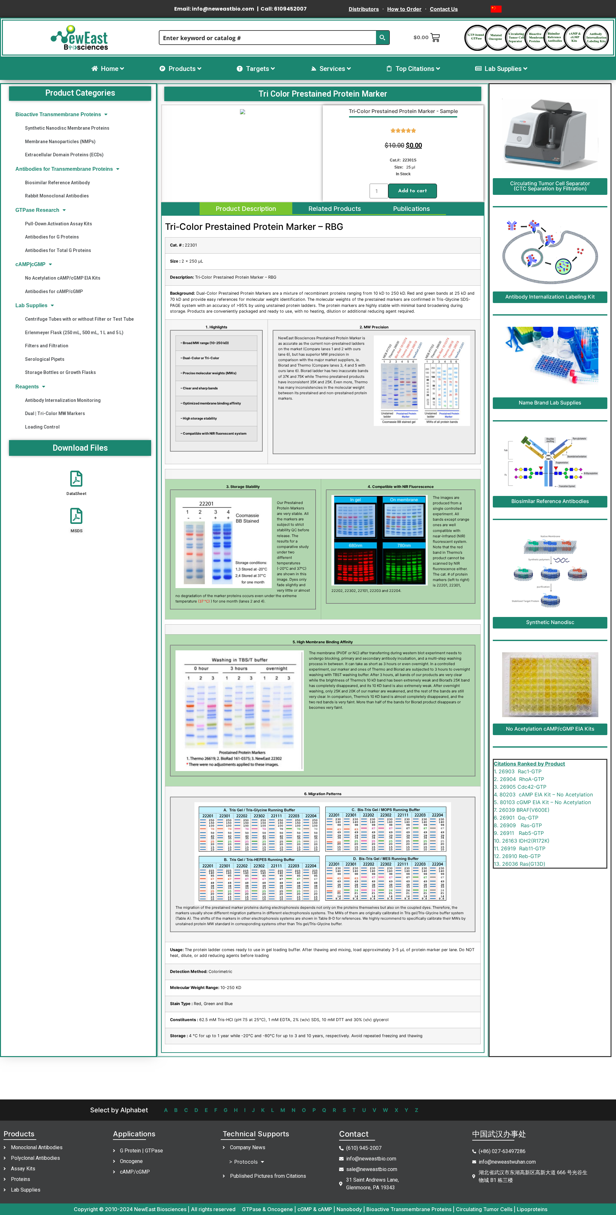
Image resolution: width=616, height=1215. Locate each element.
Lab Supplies (31, 305)
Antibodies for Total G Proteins (58, 250)
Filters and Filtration (46, 345)
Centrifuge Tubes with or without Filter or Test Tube (79, 319)
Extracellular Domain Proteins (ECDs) (64, 154)
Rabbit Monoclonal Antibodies (57, 195)
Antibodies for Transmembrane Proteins (64, 169)
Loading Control (42, 427)
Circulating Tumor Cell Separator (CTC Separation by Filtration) (550, 186)
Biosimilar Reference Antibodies (550, 501)
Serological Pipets (44, 359)
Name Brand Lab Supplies (550, 402)
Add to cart (412, 191)
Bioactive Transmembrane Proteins (58, 114)
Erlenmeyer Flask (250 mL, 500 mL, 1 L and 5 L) (74, 332)
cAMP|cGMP (30, 264)
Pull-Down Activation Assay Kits (58, 223)
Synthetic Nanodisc (550, 622)
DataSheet (76, 493)
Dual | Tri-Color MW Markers (55, 413)
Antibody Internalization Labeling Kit (550, 296)
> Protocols (243, 1162)
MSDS (76, 530)
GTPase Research (37, 210)
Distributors (364, 9)
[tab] (246, 208)
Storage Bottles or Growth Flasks (60, 372)
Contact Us (444, 9)
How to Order (404, 9)
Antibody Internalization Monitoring (63, 400)
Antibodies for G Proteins (52, 236)
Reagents (27, 386)
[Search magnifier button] (382, 37)
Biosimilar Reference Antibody (57, 182)
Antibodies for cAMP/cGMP (54, 291)
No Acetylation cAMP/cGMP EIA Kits (62, 278)
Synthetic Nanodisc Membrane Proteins (67, 128)
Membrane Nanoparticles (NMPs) (60, 141)
